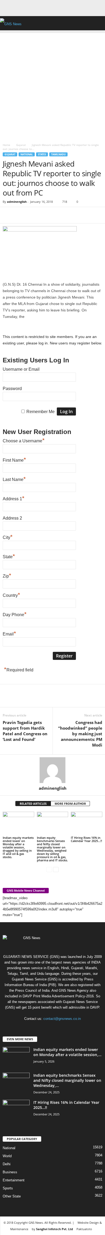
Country (11, 595)
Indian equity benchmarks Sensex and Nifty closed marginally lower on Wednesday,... (67, 1080)
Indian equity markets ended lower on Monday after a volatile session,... (67, 1052)
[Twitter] (20, 215)
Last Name (14, 479)
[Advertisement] (52, 85)
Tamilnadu (58, 154)
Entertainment (13, 1180)
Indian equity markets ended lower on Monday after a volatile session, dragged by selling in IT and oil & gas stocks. (18, 847)
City (8, 537)
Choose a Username (24, 440)
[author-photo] (52, 770)
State (9, 556)
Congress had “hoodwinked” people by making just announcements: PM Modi (80, 734)
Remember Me (40, 411)
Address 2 (12, 518)
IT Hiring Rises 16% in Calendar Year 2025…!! (86, 839)
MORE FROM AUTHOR (70, 804)
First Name (14, 459)
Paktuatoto (84, 1229)
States (42, 154)
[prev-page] (49, 869)
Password (12, 388)
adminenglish (17, 202)
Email (9, 633)
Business (10, 1172)
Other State (12, 1196)
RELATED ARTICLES (33, 804)
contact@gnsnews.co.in (62, 1019)
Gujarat (21, 145)
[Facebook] (8, 215)
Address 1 (13, 498)
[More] (58, 215)
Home (6, 145)
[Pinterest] (32, 215)
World (7, 1156)
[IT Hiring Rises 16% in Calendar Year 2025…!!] (86, 823)
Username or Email (21, 369)
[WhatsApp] (45, 215)
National (26, 154)
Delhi (6, 1164)
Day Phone (15, 614)
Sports (8, 1188)
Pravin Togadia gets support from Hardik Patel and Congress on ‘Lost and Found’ (25, 731)
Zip (7, 575)
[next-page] (56, 869)
